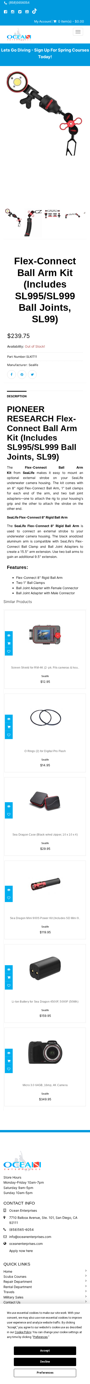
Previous (7, 156)
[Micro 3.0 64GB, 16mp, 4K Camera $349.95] (45, 1030)
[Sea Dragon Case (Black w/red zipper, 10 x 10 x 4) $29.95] (45, 780)
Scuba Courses (14, 1276)
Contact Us (11, 1302)
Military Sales (13, 1297)
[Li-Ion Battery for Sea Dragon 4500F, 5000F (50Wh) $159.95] (45, 947)
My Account (42, 21)
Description (17, 396)
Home (7, 1271)
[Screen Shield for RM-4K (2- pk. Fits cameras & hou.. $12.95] (45, 613)
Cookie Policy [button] (23, 1332)
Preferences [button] (40, 1337)
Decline (45, 1361)
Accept (45, 1350)
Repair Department (17, 1281)
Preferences (45, 1372)
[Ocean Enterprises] (18, 34)
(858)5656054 (19, 2)
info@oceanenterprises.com (30, 1237)
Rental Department (17, 1287)
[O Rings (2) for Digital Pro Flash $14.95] (45, 696)
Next (83, 156)
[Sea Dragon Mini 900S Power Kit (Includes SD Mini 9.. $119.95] (45, 863)
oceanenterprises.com (26, 1244)
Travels (8, 1292)
